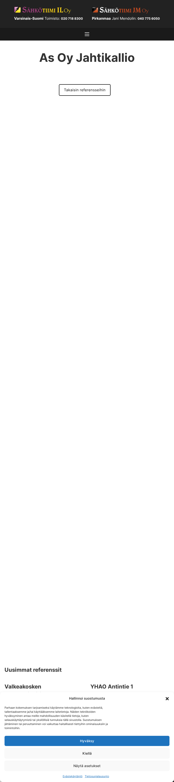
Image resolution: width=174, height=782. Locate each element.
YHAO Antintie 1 (111, 686)
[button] (167, 698)
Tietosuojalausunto (97, 776)
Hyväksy (87, 741)
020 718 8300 (72, 19)
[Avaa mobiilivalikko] (87, 34)
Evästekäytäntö (72, 776)
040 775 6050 (149, 19)
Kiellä (87, 753)
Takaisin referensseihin (85, 90)
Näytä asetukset (87, 766)
